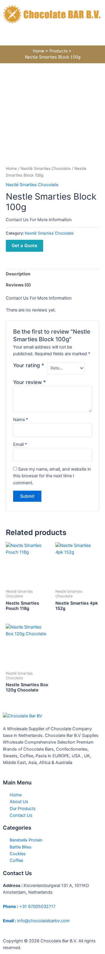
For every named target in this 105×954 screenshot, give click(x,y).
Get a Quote (24, 245)
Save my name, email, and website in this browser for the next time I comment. (52, 476)
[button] (52, 37)
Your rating (28, 365)
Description (18, 274)
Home (11, 168)
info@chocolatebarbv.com (36, 920)
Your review (29, 382)
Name (20, 419)
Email (20, 444)
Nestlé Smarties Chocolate (46, 168)
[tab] (52, 274)
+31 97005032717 (29, 906)
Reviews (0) (18, 285)
